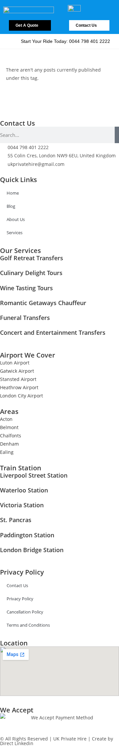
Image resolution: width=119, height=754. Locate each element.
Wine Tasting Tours (26, 288)
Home (13, 193)
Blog (11, 206)
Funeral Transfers (25, 318)
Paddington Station (27, 535)
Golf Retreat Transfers (31, 258)
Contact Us (17, 585)
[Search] (117, 135)
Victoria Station (22, 505)
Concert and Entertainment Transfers (52, 332)
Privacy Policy (20, 599)
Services (14, 233)
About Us (16, 219)
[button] (109, 6)
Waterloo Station (24, 490)
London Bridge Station (31, 550)
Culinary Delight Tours (31, 273)
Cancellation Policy (25, 612)
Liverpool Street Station (33, 475)
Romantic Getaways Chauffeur (43, 303)
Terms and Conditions (28, 625)
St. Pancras (15, 520)
